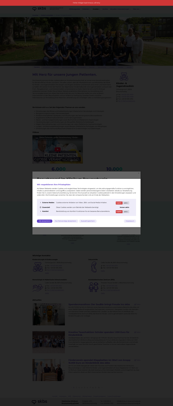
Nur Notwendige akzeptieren (65, 221)
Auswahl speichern (88, 221)
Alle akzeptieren (44, 221)
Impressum (130, 221)
